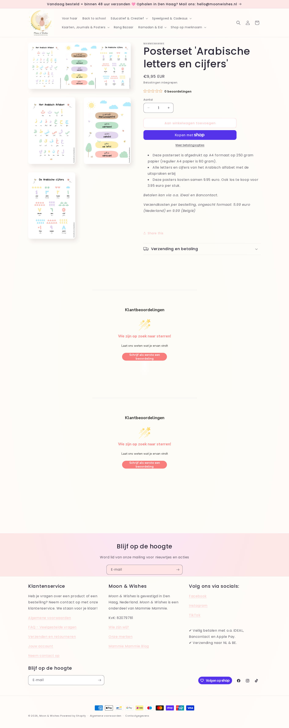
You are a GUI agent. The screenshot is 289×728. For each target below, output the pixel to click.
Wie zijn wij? (119, 627)
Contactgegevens (137, 715)
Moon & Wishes (49, 715)
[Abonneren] (177, 570)
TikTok (195, 615)
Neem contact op (44, 655)
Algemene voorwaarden (49, 617)
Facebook (198, 596)
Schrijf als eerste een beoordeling (144, 357)
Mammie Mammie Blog (129, 646)
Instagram (198, 605)
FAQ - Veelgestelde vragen (52, 627)
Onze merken (121, 636)
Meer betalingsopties (190, 145)
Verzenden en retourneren (52, 636)
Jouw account (40, 646)
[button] (129, 18)
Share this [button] (156, 233)
